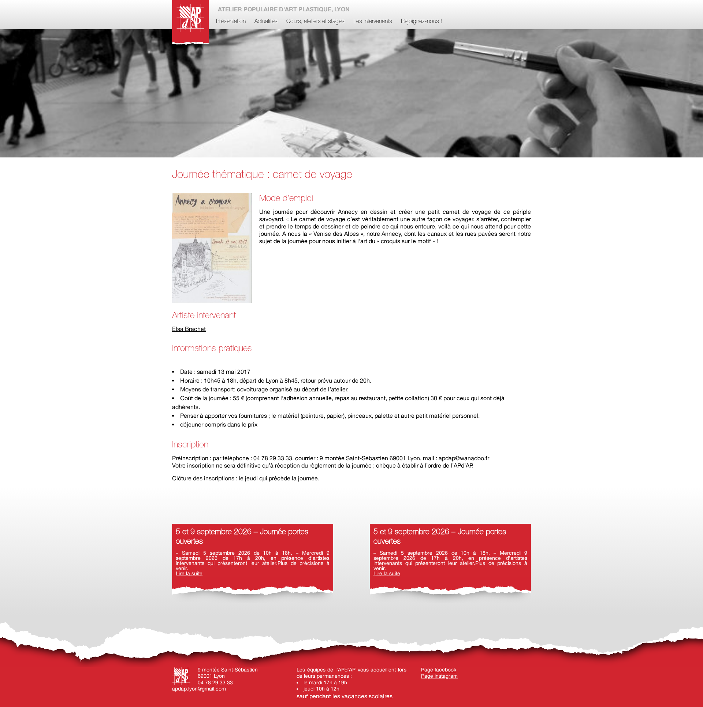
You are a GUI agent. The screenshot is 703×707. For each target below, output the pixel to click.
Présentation (231, 21)
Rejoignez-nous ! (421, 21)
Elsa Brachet (189, 328)
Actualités (266, 21)
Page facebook (438, 670)
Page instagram (439, 676)
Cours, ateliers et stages (315, 21)
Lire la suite (189, 573)
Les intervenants (372, 21)
